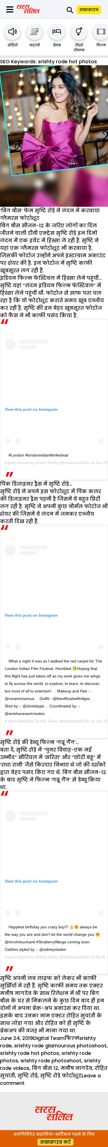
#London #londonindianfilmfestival (38, 455)
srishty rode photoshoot (50, 1060)
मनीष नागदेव (76, 1068)
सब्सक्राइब (88, 9)
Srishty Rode (46, 462)
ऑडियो (12, 45)
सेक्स (57, 45)
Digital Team (49, 1038)
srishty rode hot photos (29, 1053)
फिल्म (101, 45)
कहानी (34, 45)
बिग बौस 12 (45, 1068)
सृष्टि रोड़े (27, 1075)
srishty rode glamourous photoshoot (60, 1045)
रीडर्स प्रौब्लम (79, 47)
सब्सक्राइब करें (55, 1142)
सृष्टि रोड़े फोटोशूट (61, 1075)
